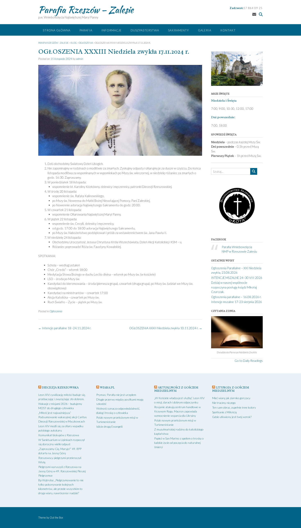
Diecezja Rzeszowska (60, 387)
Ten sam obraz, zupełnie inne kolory (234, 407)
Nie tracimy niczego (224, 402)
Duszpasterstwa (145, 30)
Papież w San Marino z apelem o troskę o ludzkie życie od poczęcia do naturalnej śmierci (179, 443)
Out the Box (56, 517)
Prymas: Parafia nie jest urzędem (116, 394)
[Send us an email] (254, 14)
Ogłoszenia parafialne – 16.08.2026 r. (236, 297)
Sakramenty (178, 30)
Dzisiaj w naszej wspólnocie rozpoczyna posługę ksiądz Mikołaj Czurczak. (234, 287)
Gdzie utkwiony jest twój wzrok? (231, 417)
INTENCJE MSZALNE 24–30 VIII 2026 (236, 277)
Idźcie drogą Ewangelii (109, 426)
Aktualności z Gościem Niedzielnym (176, 389)
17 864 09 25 (253, 8)
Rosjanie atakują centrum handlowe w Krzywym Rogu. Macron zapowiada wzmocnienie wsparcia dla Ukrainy (177, 411)
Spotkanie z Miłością (224, 412)
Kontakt (228, 30)
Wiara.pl (107, 387)
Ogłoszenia (56, 311)
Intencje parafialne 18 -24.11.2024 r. (64, 328)
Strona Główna (56, 30)
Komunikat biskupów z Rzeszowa (58, 435)
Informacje (111, 30)
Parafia (85, 30)
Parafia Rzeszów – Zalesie (86, 9)
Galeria (204, 30)
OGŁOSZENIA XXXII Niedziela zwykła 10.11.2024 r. (165, 328)
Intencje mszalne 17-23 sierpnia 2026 (236, 302)
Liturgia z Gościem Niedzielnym (230, 389)
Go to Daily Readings (249, 360)
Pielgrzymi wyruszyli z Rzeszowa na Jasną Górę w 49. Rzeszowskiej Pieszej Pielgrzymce (62, 471)
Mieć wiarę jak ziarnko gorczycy (231, 398)
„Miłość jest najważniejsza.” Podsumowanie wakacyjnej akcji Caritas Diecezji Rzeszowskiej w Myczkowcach (62, 417)
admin (79, 58)
